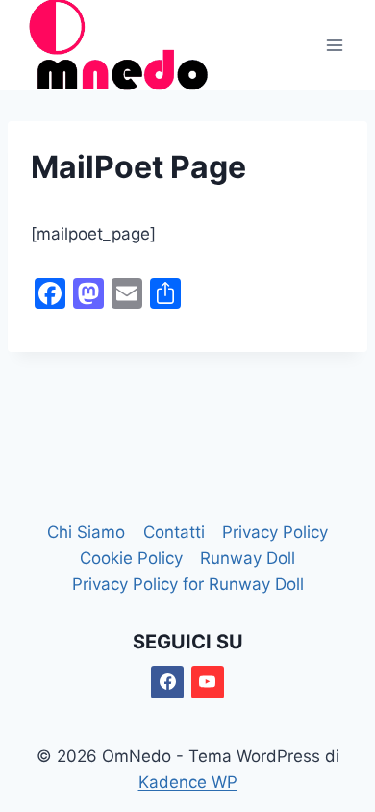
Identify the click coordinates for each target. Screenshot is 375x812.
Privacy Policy (275, 532)
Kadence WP (188, 782)
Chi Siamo (86, 532)
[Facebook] (167, 682)
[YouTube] (207, 682)
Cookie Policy (131, 558)
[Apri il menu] (334, 45)
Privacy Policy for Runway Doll (188, 584)
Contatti (174, 532)
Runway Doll (247, 558)
